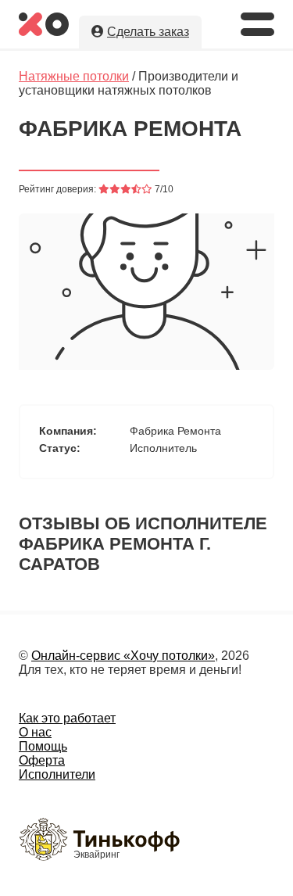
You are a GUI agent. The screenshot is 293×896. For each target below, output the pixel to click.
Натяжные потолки (74, 76)
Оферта (42, 760)
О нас (35, 732)
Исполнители (57, 774)
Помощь (43, 746)
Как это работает (67, 718)
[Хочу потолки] (44, 31)
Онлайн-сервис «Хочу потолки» (123, 655)
